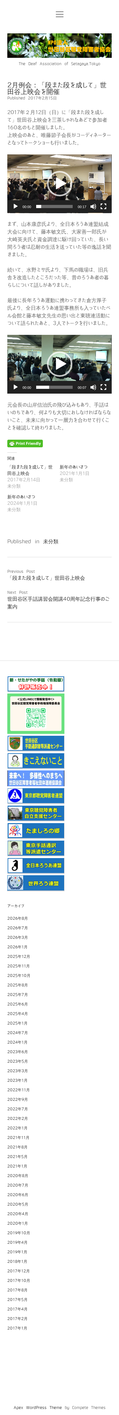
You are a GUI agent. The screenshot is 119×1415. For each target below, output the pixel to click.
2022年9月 (17, 1099)
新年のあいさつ (74, 467)
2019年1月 (17, 1252)
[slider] (54, 206)
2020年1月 (17, 1223)
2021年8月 (17, 1147)
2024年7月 (17, 1033)
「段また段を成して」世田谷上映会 (46, 578)
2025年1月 (17, 1023)
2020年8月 (17, 1176)
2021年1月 (17, 1166)
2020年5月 (17, 1204)
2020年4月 (17, 1214)
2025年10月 (18, 975)
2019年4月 (17, 1242)
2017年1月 (17, 1328)
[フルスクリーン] (103, 206)
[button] (59, 183)
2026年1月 (17, 947)
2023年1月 (17, 1080)
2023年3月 (17, 1071)
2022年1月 (17, 1128)
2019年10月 (18, 1233)
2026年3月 (17, 937)
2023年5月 (17, 1061)
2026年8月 (17, 918)
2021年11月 (18, 1137)
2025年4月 (17, 1014)
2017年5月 (17, 1299)
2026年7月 (17, 928)
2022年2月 (17, 1118)
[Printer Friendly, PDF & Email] (25, 443)
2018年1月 (17, 1261)
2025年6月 (17, 1004)
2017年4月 (17, 1309)
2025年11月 (18, 966)
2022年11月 (18, 1090)
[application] (59, 183)
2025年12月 (18, 956)
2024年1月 (17, 1042)
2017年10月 (18, 1280)
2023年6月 (17, 1052)
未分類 (50, 541)
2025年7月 (17, 994)
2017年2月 (17, 1319)
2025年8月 (17, 985)
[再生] (15, 206)
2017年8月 (17, 1290)
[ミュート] (93, 206)
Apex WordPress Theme (38, 1407)
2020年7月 (17, 1185)
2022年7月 (17, 1109)
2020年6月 (17, 1195)
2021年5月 (17, 1156)
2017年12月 (18, 1271)
